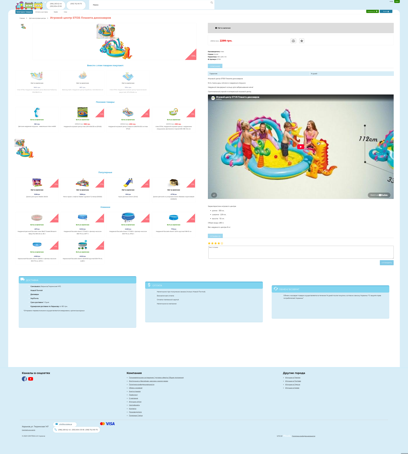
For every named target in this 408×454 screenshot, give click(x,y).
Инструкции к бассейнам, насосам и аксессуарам (148, 381)
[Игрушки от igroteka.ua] (31, 9)
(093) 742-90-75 (76, 4)
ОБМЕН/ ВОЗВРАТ (289, 289)
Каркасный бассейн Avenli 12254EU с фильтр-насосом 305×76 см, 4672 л (37, 260)
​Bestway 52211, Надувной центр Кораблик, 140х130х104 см (82, 90)
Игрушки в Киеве (292, 388)
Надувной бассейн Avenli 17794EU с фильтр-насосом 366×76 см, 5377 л (82, 233)
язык (397, 1)
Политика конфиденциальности (141, 384)
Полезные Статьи (136, 415)
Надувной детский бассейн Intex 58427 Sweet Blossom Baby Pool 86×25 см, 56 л (37, 233)
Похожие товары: (105, 102)
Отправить (387, 263)
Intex (65, 12)
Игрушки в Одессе (292, 384)
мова (391, 1)
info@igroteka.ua (65, 424)
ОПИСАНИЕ (215, 66)
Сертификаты (134, 405)
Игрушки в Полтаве (293, 381)
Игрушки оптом (135, 402)
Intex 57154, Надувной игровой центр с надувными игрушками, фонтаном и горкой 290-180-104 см (174, 128)
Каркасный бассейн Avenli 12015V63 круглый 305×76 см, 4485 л (82, 260)
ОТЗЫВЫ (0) (215, 236)
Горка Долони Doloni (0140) (128, 196)
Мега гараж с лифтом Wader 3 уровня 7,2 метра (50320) (82, 196)
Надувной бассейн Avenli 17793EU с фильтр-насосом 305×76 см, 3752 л (128, 233)
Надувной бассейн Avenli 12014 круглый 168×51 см (173, 231)
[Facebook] (25, 381)
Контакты (132, 409)
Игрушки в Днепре (292, 378)
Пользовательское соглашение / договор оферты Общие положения (156, 378)
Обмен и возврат (135, 388)
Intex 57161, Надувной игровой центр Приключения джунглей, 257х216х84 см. (128, 91)
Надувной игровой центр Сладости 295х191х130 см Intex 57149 (128, 128)
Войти (385, 11)
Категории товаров (24, 12)
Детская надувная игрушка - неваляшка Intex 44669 (37, 126)
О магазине (133, 398)
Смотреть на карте (28, 430)
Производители (135, 412)
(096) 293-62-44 (56, 4)
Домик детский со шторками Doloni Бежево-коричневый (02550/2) (173, 198)
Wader (56, 12)
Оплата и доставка (41, 12)
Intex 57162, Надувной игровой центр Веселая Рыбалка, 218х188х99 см (37, 91)
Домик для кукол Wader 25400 (37, 196)
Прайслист (133, 395)
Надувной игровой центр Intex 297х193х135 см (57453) (82, 126)
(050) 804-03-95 (56, 6)
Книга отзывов (135, 391)
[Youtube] (31, 381)
